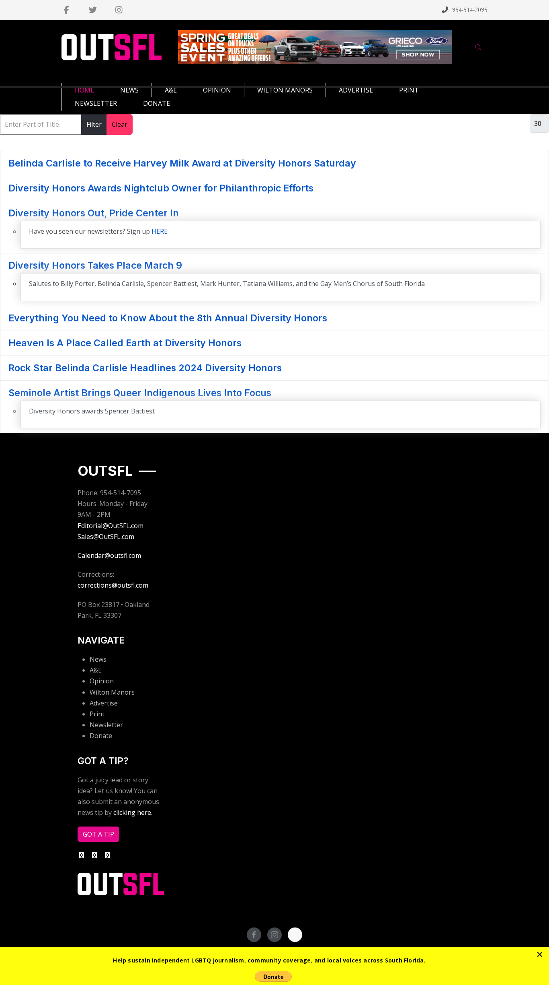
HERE (160, 231)
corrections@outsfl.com (113, 585)
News (98, 659)
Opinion (102, 681)
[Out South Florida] (111, 47)
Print (97, 713)
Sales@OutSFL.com (106, 536)
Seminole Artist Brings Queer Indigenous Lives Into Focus (139, 393)
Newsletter (106, 724)
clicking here (132, 812)
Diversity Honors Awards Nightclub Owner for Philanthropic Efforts (160, 188)
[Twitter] (93, 10)
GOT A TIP (98, 834)
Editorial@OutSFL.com (110, 525)
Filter (94, 124)
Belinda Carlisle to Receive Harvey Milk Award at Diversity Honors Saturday (182, 163)
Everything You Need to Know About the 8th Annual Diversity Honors (167, 318)
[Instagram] (119, 10)
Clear (119, 124)
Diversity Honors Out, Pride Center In (93, 213)
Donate (101, 735)
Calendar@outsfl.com (109, 555)
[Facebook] (66, 10)
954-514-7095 (470, 10)
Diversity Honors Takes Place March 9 (95, 265)
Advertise (104, 703)
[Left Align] (540, 954)
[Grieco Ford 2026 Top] (315, 47)
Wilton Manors (112, 692)
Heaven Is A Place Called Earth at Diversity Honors (125, 343)
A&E (96, 670)
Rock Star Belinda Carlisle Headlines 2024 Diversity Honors (145, 368)
